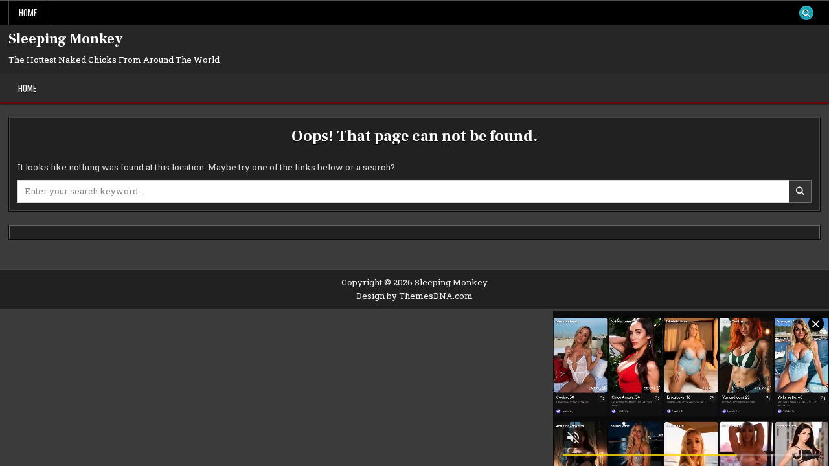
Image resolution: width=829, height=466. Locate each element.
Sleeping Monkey (65, 39)
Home (28, 12)
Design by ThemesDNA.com (414, 296)
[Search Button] (806, 13)
